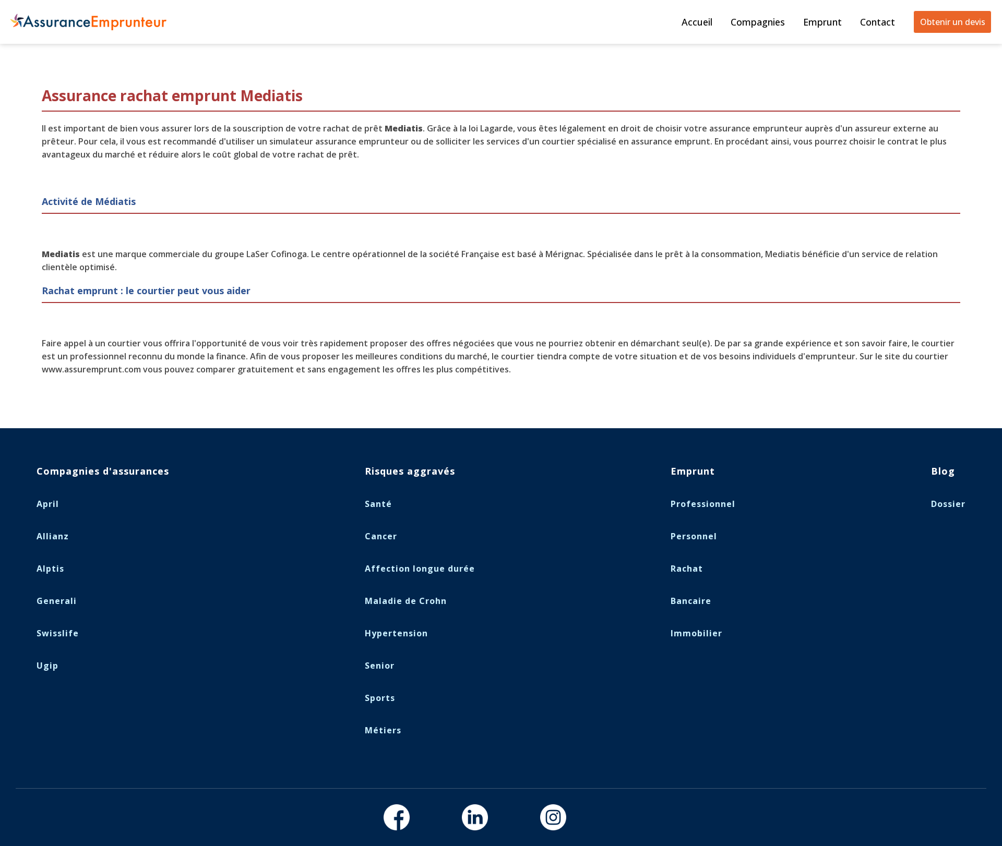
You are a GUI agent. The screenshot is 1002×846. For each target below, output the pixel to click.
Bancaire (691, 601)
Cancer (381, 536)
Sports (380, 698)
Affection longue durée (420, 568)
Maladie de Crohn (406, 601)
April (48, 504)
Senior (380, 665)
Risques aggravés (410, 471)
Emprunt (822, 22)
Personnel (694, 536)
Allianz (53, 536)
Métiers (383, 730)
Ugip (47, 665)
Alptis (50, 568)
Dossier (948, 504)
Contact (877, 22)
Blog (943, 471)
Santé (378, 504)
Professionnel (703, 504)
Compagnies (758, 22)
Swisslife (58, 633)
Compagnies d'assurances (103, 471)
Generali (57, 601)
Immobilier (696, 633)
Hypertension (396, 633)
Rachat (687, 568)
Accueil (697, 22)
